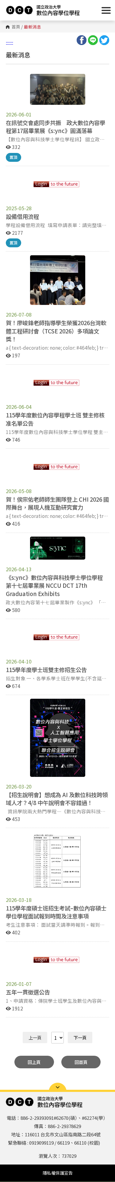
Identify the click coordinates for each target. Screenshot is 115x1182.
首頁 (16, 27)
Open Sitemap (58, 1087)
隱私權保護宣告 (58, 1173)
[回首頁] (43, 10)
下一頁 (80, 1037)
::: (8, 42)
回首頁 (81, 1062)
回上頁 (34, 1062)
